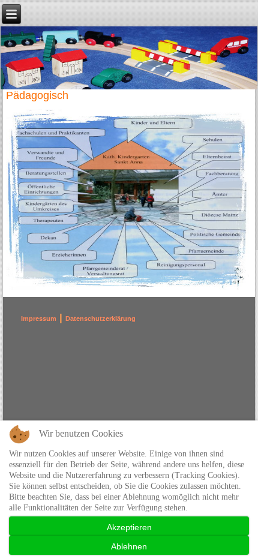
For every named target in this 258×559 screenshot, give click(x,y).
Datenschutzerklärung (100, 318)
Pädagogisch (37, 95)
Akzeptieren (129, 527)
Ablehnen (129, 546)
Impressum (38, 318)
